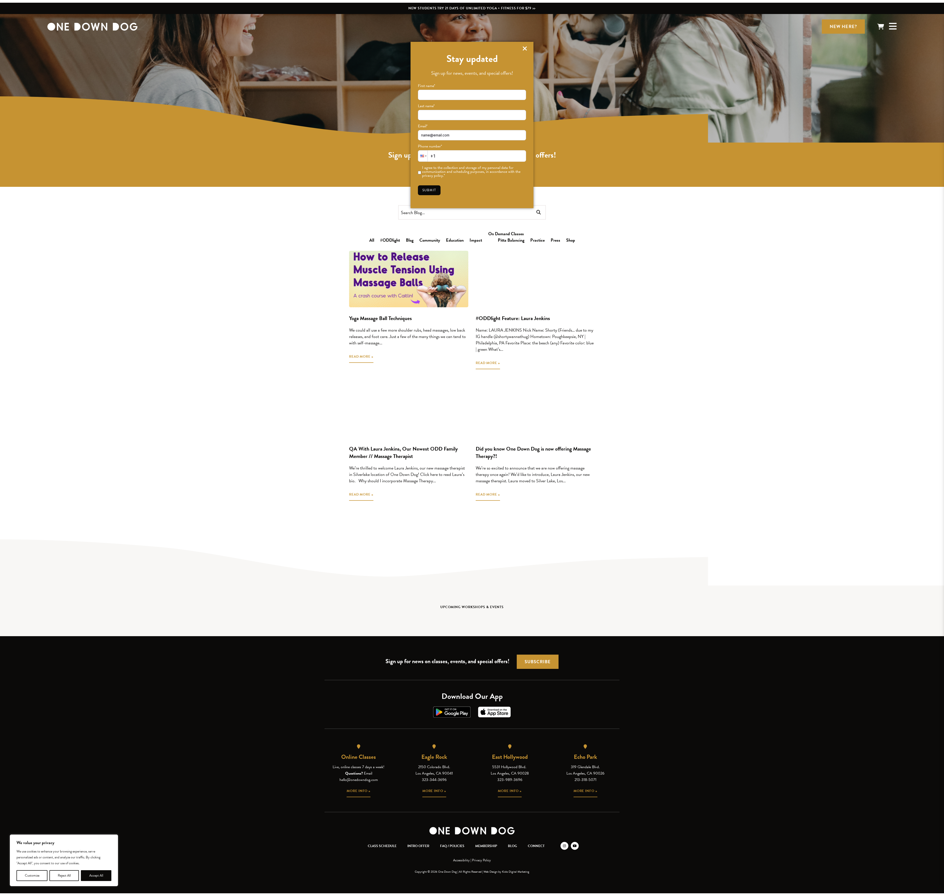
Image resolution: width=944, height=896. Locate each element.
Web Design (491, 871)
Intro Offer (418, 846)
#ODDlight (390, 240)
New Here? (843, 26)
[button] (423, 156)
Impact (476, 240)
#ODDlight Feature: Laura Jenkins (513, 318)
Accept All (96, 875)
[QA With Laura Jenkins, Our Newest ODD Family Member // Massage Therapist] (408, 409)
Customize (32, 875)
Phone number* (430, 146)
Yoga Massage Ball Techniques (380, 318)
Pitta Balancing (511, 240)
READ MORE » (361, 356)
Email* (423, 126)
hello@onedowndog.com (358, 780)
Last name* (426, 106)
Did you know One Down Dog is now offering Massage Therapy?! (533, 452)
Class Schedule (382, 846)
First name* (426, 86)
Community (429, 240)
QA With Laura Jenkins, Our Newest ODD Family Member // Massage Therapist (403, 452)
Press (555, 240)
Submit (429, 190)
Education (455, 240)
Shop (570, 240)
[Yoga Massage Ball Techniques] (408, 279)
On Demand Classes (506, 233)
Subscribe (538, 661)
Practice (537, 240)
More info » (358, 790)
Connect (536, 846)
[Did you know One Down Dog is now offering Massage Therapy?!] (535, 409)
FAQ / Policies (452, 846)
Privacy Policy (481, 860)
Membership (486, 846)
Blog (409, 240)
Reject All (64, 875)
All (371, 240)
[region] (64, 860)
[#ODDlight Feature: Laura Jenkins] (535, 279)
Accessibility (461, 860)
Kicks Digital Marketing (515, 871)
